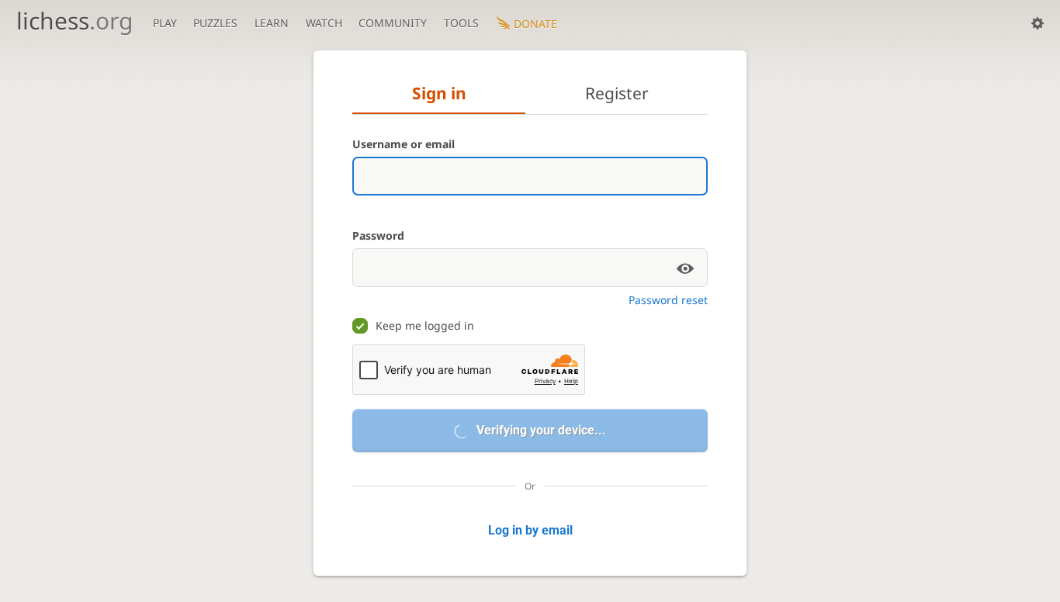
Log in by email (530, 530)
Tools (461, 23)
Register (617, 93)
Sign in (439, 93)
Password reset (668, 299)
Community (393, 23)
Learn (272, 23)
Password (378, 235)
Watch (324, 23)
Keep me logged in (425, 325)
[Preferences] (1037, 23)
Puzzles (215, 23)
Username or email (403, 144)
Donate (535, 23)
